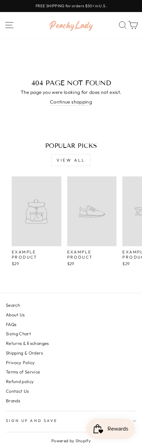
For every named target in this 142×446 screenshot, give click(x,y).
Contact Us (17, 391)
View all (71, 160)
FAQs (11, 324)
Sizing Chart (18, 333)
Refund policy (20, 381)
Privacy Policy (20, 362)
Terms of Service (23, 371)
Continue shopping (71, 102)
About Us (15, 314)
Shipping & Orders (24, 353)
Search (13, 305)
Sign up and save (32, 420)
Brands (13, 400)
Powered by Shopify (71, 440)
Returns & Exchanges (27, 343)
